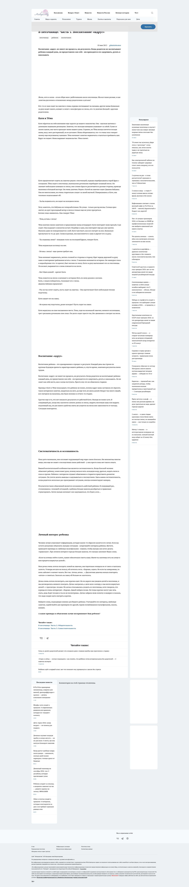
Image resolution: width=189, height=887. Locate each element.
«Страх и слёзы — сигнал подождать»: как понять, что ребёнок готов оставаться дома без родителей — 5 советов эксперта (77, 661)
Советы (37, 19)
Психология (66, 19)
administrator (115, 45)
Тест (136, 13)
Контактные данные (86, 849)
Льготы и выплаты (104, 19)
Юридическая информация (63, 849)
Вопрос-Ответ (73, 13)
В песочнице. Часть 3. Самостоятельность (57, 628)
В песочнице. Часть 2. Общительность (55, 625)
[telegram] (48, 638)
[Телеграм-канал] (122, 838)
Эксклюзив (58, 13)
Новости (88, 13)
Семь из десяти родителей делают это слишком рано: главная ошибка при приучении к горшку (73, 652)
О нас (33, 846)
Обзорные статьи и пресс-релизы (41, 851)
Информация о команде (63, 846)
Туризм (79, 19)
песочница (44, 37)
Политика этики (85, 846)
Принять (148, 27)
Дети (138, 19)
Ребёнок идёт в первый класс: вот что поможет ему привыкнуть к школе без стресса (69, 670)
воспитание (66, 37)
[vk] (41, 638)
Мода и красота (51, 19)
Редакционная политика (38, 849)
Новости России (103, 13)
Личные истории (122, 13)
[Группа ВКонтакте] (117, 838)
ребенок (54, 37)
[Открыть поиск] (152, 13)
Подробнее (83, 869)
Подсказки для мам (124, 19)
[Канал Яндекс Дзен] (127, 838)
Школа (89, 19)
